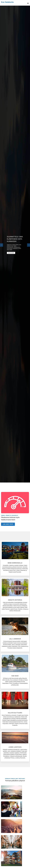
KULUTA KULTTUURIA (15, 713)
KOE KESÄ (15, 676)
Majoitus (15, 865)
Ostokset (15, 848)
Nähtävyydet (15, 816)
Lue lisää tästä (8, 524)
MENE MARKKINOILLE (15, 563)
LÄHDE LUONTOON (15, 747)
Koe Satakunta (7, 2)
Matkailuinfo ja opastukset (15, 799)
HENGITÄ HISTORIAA (15, 600)
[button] (2, 244)
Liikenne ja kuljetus (15, 833)
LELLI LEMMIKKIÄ (15, 639)
